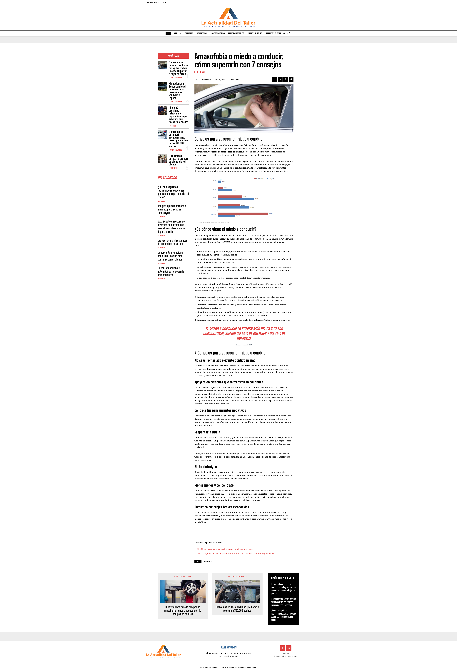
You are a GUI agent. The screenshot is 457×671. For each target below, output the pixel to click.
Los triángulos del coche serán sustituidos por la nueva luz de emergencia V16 (236, 553)
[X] (280, 79)
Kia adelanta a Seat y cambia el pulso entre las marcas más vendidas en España (177, 91)
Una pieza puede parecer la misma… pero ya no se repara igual (172, 209)
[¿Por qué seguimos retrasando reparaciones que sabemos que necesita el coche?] (162, 110)
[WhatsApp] (291, 79)
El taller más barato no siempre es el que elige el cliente (178, 160)
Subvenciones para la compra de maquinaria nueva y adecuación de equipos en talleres (182, 610)
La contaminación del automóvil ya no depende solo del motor (171, 271)
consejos (207, 561)
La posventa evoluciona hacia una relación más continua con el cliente (170, 256)
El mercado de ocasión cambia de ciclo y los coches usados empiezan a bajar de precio (179, 68)
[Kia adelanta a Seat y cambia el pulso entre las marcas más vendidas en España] (162, 86)
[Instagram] (288, 648)
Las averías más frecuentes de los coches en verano (172, 242)
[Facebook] (274, 79)
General (173, 126)
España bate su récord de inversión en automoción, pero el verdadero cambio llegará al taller (171, 226)
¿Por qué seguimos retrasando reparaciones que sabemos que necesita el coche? (178, 115)
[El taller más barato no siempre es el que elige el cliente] (162, 158)
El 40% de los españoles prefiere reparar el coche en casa (225, 549)
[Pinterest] (285, 79)
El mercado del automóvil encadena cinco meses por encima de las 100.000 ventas (178, 139)
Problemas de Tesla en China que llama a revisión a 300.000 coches (237, 608)
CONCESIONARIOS (176, 77)
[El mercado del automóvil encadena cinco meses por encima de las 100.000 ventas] (162, 134)
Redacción (206, 79)
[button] (289, 33)
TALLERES (173, 168)
